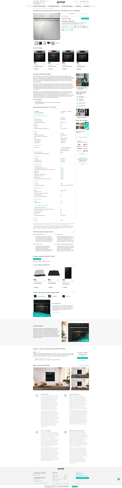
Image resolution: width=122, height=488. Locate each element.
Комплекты (78, 6)
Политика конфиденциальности (57, 483)
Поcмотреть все (82, 360)
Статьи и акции (76, 1)
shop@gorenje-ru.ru (80, 473)
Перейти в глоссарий (56, 312)
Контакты (65, 479)
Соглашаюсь (75, 486)
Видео (65, 478)
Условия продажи (55, 477)
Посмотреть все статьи (82, 137)
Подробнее (82, 153)
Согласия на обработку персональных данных (61, 487)
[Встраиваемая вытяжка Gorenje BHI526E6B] (39, 273)
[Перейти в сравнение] (80, 3)
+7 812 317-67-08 (37, 2)
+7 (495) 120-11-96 (82, 160)
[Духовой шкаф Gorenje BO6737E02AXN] (68, 56)
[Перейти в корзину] (84, 3)
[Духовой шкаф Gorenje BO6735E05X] (54, 56)
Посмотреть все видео (83, 365)
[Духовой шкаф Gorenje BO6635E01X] (82, 56)
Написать (82, 164)
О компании (66, 474)
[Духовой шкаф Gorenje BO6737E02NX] (39, 56)
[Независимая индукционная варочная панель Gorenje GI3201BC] (68, 273)
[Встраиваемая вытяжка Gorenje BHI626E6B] (54, 273)
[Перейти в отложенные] (76, 3)
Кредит (54, 478)
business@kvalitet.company (82, 475)
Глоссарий (65, 477)
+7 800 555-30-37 (37, 3)
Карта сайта (78, 483)
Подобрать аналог (85, 18)
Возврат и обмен (55, 480)
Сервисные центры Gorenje (57, 479)
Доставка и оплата (56, 474)
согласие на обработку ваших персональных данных (51, 486)
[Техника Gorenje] (61, 2)
